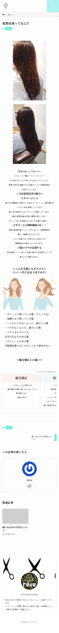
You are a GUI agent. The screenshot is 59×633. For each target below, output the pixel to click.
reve (29, 480)
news (8, 28)
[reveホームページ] (5, 6)
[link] (29, 486)
